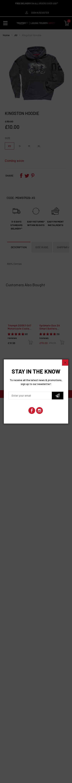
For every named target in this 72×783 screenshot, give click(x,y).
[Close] (65, 362)
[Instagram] (39, 410)
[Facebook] (31, 410)
